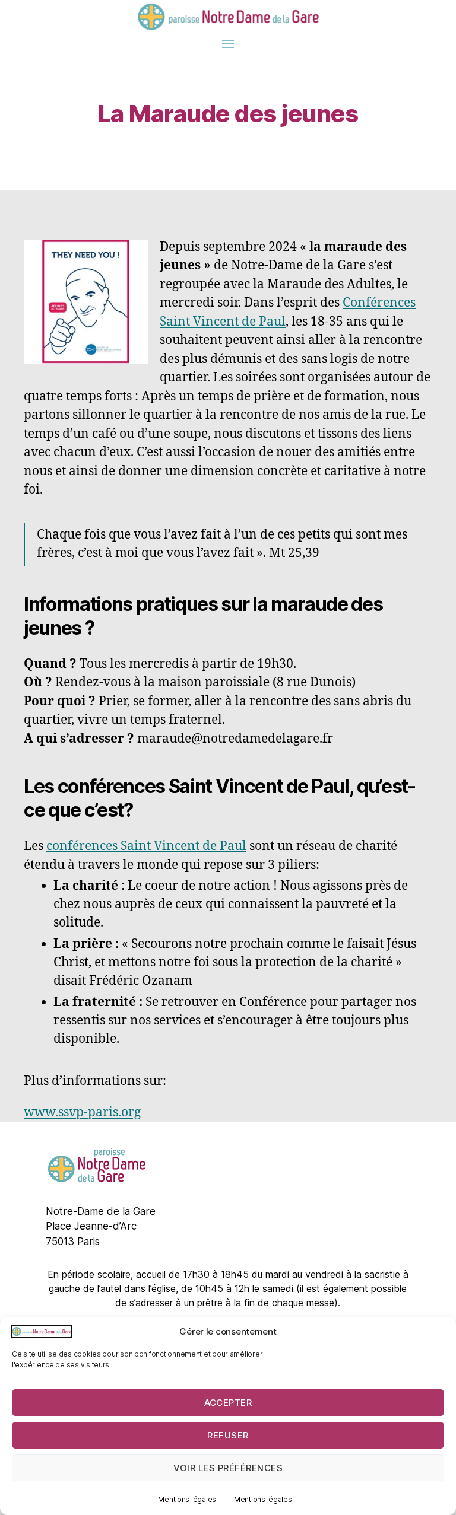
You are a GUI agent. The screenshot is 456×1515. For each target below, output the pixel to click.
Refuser (228, 1435)
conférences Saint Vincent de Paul (146, 846)
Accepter (228, 1402)
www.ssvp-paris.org (82, 1113)
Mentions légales (187, 1499)
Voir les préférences (228, 1467)
